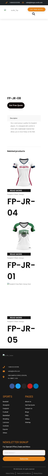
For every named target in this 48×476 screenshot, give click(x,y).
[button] (33, 14)
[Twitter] (18, 386)
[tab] (24, 118)
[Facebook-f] (12, 386)
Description (13, 118)
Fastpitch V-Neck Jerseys (15, 194)
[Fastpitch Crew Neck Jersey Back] (26, 80)
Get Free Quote (16, 105)
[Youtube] (29, 386)
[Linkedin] (36, 386)
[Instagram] (24, 386)
